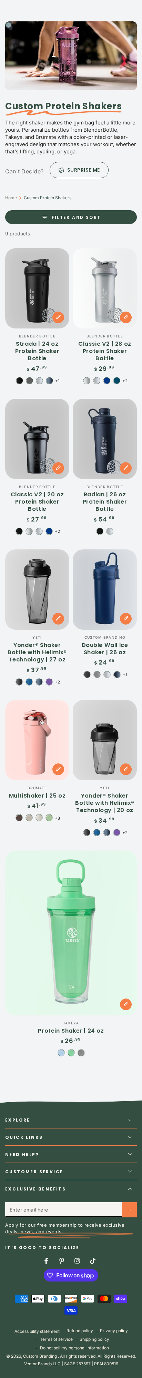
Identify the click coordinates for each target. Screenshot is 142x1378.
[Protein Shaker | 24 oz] (71, 933)
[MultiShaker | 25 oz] (37, 740)
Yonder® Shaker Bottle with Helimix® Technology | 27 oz (37, 652)
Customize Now (58, 317)
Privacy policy (114, 1330)
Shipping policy (94, 1339)
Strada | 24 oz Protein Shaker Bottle (37, 351)
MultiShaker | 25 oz (37, 796)
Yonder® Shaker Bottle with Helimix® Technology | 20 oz (104, 803)
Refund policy (80, 1330)
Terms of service (56, 1339)
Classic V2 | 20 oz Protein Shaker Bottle (37, 501)
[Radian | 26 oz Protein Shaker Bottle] (105, 439)
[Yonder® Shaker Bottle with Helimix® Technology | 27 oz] (37, 589)
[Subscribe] (129, 1209)
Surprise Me (83, 169)
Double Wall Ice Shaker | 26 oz (105, 648)
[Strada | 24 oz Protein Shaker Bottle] (37, 288)
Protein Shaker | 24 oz (71, 1031)
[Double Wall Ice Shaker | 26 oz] (105, 589)
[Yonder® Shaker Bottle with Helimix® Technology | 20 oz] (105, 740)
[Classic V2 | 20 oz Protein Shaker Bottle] (37, 439)
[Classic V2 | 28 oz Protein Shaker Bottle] (105, 288)
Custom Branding (40, 1356)
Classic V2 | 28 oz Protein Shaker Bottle (104, 351)
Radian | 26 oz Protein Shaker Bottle (105, 501)
